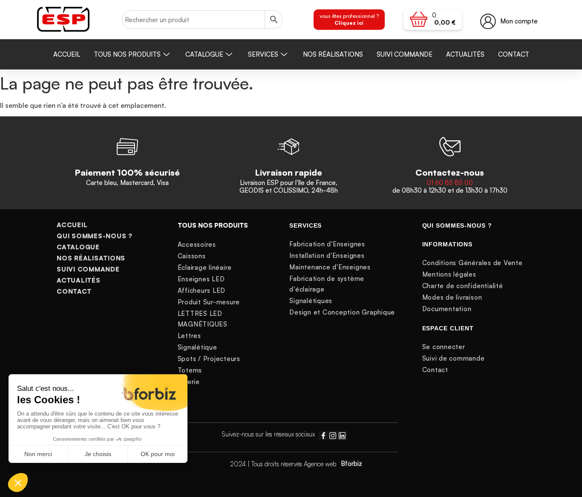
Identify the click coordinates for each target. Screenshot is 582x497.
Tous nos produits (127, 54)
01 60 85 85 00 (450, 183)
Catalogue (204, 54)
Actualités (465, 54)
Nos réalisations (333, 54)
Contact (513, 54)
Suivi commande (404, 54)
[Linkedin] (342, 435)
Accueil (66, 54)
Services (263, 54)
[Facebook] (323, 435)
